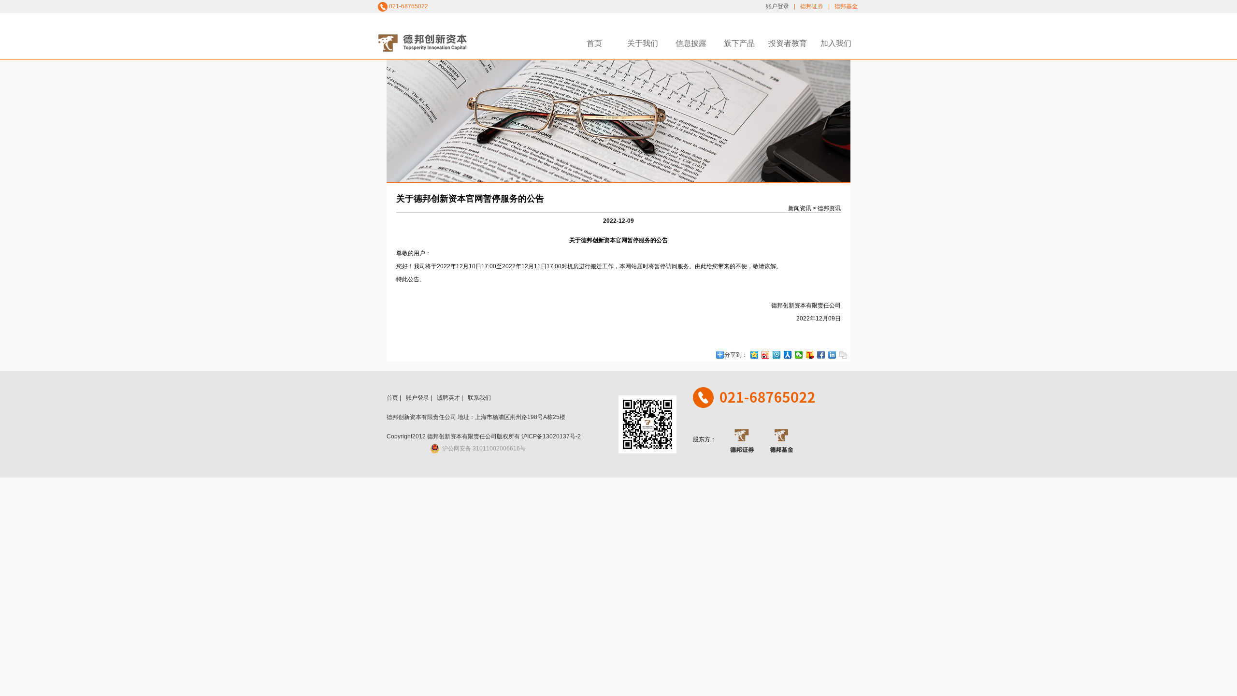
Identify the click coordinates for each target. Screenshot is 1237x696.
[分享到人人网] (788, 355)
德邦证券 (811, 6)
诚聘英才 (448, 397)
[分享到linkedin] (832, 355)
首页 (594, 43)
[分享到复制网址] (843, 355)
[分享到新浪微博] (766, 355)
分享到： (736, 354)
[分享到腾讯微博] (777, 355)
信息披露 (691, 43)
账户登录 (777, 6)
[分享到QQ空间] (754, 355)
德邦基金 (846, 6)
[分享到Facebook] (821, 355)
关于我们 (642, 43)
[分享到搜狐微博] (810, 355)
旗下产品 (739, 43)
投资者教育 (787, 43)
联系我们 (479, 397)
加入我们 (835, 43)
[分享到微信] (799, 355)
